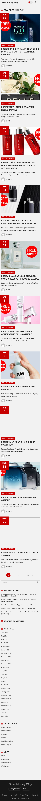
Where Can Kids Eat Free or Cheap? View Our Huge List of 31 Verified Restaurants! (20, 600)
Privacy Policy (24, 795)
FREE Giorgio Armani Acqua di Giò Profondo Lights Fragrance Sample (20, 52)
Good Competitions (7, 741)
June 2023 (4, 632)
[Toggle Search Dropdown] (35, 2)
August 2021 (5, 709)
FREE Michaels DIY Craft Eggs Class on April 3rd (16, 605)
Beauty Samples (8, 45)
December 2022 (6, 653)
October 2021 (5, 702)
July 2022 (4, 671)
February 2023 (5, 646)
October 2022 (5, 660)
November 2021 (6, 698)
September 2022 (6, 664)
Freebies (4, 737)
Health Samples (6, 744)
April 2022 (4, 681)
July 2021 (4, 712)
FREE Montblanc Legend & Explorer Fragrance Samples (18, 222)
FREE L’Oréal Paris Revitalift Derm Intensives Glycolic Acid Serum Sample (18, 165)
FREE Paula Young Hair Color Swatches (18, 443)
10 (28, 575)
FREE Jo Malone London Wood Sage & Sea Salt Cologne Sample (20, 277)
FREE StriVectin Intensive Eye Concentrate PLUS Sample (18, 332)
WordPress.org (5, 766)
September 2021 (6, 706)
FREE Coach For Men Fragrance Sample (19, 498)
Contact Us (35, 795)
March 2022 (4, 685)
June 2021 (4, 716)
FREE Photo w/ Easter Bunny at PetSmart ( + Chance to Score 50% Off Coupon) (18, 595)
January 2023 (5, 650)
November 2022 (6, 657)
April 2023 (4, 639)
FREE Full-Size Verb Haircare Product (18, 388)
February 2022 (5, 688)
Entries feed (5, 759)
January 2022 (5, 692)
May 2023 (4, 636)
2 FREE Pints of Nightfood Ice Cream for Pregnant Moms (18, 608)
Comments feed (6, 762)
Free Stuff (4, 734)
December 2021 (6, 695)
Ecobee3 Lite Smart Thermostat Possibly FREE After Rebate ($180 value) (19, 613)
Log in (3, 755)
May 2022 (4, 678)
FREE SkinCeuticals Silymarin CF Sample (19, 554)
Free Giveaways (6, 731)
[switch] (30, 2)
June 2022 (4, 674)
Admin (9, 65)
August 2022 (5, 667)
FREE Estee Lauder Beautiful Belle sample (18, 108)
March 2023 (4, 643)
